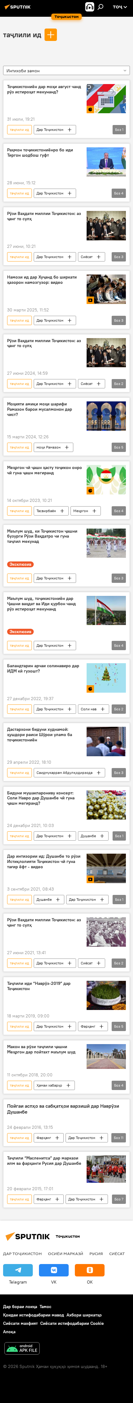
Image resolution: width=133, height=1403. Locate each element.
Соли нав (89, 709)
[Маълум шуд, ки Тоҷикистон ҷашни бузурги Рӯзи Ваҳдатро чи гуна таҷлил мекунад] (106, 543)
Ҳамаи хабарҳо (49, 1085)
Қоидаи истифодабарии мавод (33, 1315)
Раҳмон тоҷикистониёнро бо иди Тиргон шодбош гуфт (40, 152)
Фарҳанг (88, 1026)
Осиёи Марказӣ (65, 1253)
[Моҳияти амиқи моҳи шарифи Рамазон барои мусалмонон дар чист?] (106, 416)
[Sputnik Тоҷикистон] (18, 9)
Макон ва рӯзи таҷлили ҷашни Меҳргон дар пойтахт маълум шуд (41, 1049)
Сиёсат (86, 256)
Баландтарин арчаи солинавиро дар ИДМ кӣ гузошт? (43, 668)
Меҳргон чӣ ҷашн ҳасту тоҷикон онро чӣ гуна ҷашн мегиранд (44, 470)
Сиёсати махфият (20, 1323)
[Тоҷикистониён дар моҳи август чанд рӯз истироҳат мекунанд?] (106, 99)
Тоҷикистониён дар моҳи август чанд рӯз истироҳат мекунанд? (44, 89)
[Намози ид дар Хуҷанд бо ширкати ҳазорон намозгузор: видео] (106, 289)
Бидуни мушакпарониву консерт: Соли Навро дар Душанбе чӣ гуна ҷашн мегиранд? (41, 798)
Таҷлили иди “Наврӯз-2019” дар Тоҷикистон (39, 986)
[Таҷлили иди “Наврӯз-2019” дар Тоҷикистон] (106, 995)
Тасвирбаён (46, 510)
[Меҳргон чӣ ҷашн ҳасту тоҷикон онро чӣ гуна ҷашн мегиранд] (106, 479)
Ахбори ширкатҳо (84, 1315)
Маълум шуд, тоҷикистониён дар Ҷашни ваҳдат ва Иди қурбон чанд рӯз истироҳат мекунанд (41, 604)
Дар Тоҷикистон (49, 129)
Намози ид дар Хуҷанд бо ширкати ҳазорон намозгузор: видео (42, 280)
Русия (96, 1253)
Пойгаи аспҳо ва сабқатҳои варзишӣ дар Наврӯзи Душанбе (63, 1109)
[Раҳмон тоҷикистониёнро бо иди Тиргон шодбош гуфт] (106, 162)
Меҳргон (80, 510)
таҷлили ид (22, 34)
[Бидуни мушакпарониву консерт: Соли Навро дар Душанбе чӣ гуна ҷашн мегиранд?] (106, 805)
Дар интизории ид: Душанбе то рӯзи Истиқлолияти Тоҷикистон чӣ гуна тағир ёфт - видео (43, 861)
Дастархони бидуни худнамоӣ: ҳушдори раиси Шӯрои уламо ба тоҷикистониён (39, 735)
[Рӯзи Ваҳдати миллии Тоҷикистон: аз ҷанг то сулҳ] (106, 225)
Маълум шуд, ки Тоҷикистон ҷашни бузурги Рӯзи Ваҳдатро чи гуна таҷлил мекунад (42, 536)
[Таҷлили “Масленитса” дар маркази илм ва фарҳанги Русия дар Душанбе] (106, 1169)
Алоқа (9, 1331)
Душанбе (88, 835)
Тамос (45, 1306)
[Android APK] (22, 1349)
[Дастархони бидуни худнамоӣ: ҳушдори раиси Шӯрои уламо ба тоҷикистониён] (106, 741)
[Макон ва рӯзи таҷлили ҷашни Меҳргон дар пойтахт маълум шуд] (106, 1056)
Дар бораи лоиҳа (20, 1306)
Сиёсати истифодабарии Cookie (72, 1323)
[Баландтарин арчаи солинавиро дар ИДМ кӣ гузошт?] (106, 678)
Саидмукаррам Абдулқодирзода (64, 772)
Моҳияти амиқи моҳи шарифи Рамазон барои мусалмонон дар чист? (39, 409)
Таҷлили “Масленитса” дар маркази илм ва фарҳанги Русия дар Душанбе (44, 1160)
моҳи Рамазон (48, 447)
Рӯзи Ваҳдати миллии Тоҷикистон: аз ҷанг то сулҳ (44, 216)
